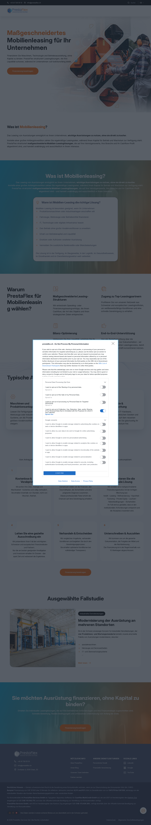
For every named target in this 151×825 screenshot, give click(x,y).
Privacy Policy (88, 481)
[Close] (114, 344)
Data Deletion (63, 481)
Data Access (75, 481)
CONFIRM (59, 473)
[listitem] (75, 382)
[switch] (103, 387)
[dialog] (75, 412)
